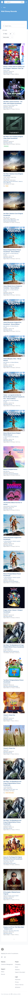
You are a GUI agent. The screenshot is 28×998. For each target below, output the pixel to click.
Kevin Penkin (6, 613)
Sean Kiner (11, 930)
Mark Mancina (6, 253)
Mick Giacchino (6, 178)
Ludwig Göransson (7, 648)
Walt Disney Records (7, 72)
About (16, 967)
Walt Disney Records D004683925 (10, 473)
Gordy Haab (6, 140)
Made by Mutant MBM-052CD (9, 219)
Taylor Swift (5, 716)
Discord (3, 974)
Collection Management (7, 964)
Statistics (17, 969)
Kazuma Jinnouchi (7, 105)
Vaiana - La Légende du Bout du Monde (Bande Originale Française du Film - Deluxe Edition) (13, 396)
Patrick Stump (6, 70)
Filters (6, 33)
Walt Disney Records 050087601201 (11, 651)
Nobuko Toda (14, 105)
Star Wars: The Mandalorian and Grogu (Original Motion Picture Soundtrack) (12, 783)
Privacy (17, 982)
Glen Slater (11, 860)
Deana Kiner (16, 930)
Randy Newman (6, 683)
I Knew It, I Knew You (9, 715)
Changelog (17, 964)
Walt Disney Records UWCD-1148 (10, 789)
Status (2, 971)
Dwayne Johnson (7, 542)
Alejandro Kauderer (7, 895)
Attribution (17, 987)
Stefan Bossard (6, 506)
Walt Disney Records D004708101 (10, 181)
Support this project (20, 972)
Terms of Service (19, 984)
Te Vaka (5, 254)
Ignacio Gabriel (15, 895)
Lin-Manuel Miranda (14, 253)
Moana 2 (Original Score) (10, 469)
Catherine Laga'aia (16, 541)
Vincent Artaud (13, 506)
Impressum (17, 979)
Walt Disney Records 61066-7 (9, 863)
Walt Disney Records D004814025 (10, 686)
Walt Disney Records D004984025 (10, 581)
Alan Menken (6, 860)
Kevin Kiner (5, 930)
